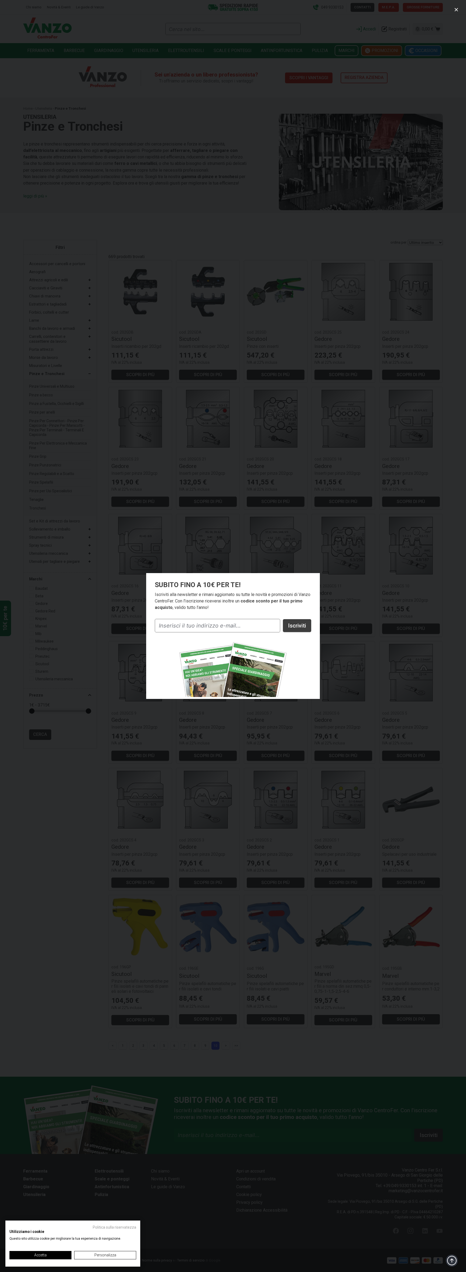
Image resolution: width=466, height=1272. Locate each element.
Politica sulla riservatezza (114, 1227)
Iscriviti (297, 625)
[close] (456, 9)
